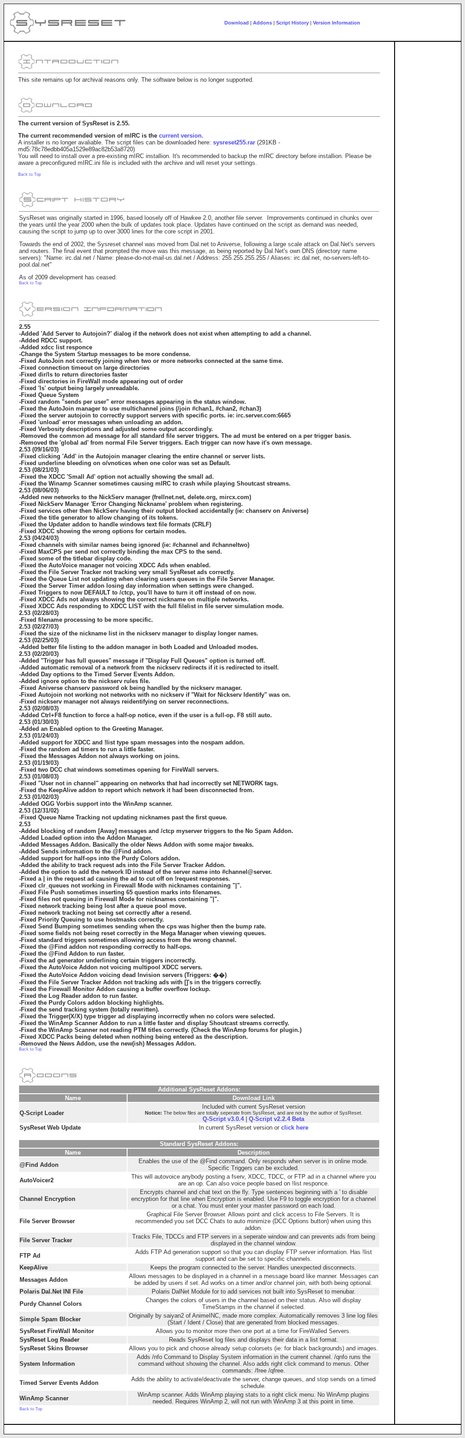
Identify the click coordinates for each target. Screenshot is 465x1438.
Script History (292, 22)
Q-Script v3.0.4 (223, 1119)
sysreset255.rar (234, 142)
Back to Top (29, 174)
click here (294, 1127)
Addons (262, 22)
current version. (181, 135)
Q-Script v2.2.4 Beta (276, 1119)
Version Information (336, 22)
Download (236, 22)
